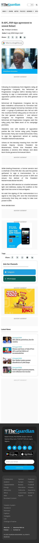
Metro (16, 11)
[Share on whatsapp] (16, 37)
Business (29, 11)
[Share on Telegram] (20, 37)
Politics (22, 11)
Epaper (11, 11)
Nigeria (20, 496)
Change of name (10, 522)
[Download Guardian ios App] (27, 453)
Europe (20, 482)
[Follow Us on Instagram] (20, 448)
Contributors (8, 479)
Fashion (31, 482)
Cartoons (21, 490)
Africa (6, 493)
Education (21, 487)
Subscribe (19, 468)
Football (31, 485)
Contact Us (16, 530)
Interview (7, 511)
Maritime (31, 493)
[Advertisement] (19, 400)
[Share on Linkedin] (24, 37)
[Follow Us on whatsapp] (30, 448)
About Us (6, 527)
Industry (31, 487)
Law (5, 519)
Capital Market (9, 485)
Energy (6, 487)
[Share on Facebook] (8, 37)
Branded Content (10, 498)
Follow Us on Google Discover (14, 43)
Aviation (6, 482)
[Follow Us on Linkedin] (25, 448)
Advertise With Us (18, 527)
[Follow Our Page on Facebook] (9, 448)
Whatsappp (11, 279)
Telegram (10, 272)
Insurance (31, 490)
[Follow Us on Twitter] (14, 448)
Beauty (20, 485)
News (4, 11)
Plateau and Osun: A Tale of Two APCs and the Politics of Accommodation (23, 351)
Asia (5, 496)
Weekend (7, 508)
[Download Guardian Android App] (12, 453)
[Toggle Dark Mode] (30, 4)
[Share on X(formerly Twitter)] (12, 37)
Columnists (22, 493)
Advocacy (7, 490)
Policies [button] (6, 530)
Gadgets (7, 516)
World (30, 496)
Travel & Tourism (9, 505)
